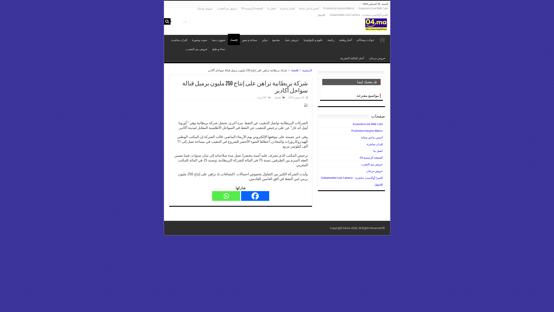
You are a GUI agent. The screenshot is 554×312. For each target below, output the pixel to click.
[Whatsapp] (226, 196)
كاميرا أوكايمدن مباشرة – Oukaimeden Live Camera (359, 14)
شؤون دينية (218, 40)
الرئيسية (382, 39)
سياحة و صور (249, 40)
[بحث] (167, 21)
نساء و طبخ (218, 49)
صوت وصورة (199, 40)
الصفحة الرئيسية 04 (252, 8)
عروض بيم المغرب (227, 8)
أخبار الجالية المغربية (352, 58)
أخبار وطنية (345, 40)
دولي (265, 40)
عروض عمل (292, 40)
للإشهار (321, 14)
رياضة (330, 40)
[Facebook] (255, 196)
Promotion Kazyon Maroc (338, 8)
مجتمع (276, 40)
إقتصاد (234, 40)
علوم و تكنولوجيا (313, 40)
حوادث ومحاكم (365, 40)
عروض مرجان (205, 8)
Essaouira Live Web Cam (373, 8)
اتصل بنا (271, 8)
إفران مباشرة (287, 8)
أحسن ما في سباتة (309, 8)
